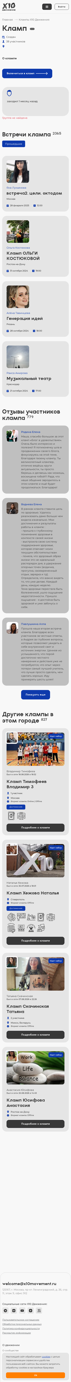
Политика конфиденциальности (21, 1328)
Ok (35, 1375)
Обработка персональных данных (22, 1324)
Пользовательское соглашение (20, 1319)
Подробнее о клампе (35, 827)
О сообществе (10, 1350)
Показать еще (36, 694)
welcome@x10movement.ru (29, 1284)
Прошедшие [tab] (13, 143)
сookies (46, 1356)
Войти (61, 6)
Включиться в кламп (20, 73)
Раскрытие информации (16, 1332)
